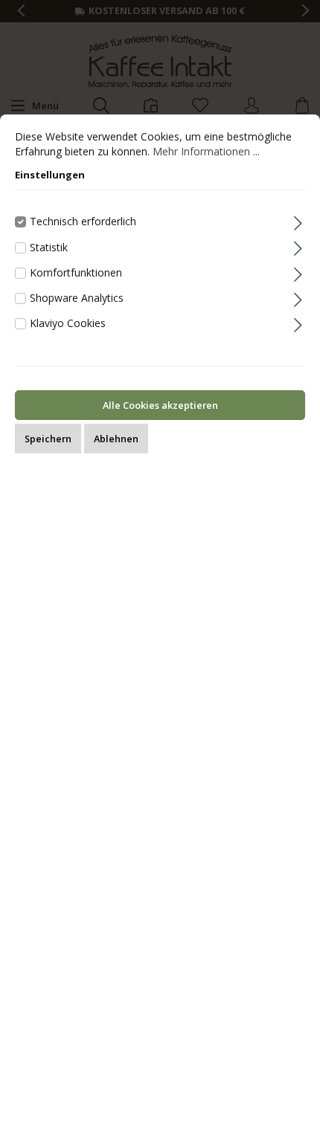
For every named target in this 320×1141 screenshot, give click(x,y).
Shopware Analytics (77, 298)
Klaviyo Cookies (68, 323)
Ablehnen (116, 438)
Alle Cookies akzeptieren (160, 405)
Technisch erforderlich (83, 221)
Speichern (48, 438)
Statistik (49, 247)
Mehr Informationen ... (206, 151)
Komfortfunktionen (76, 272)
